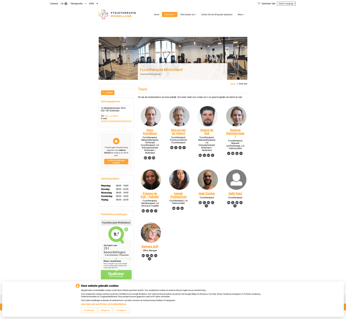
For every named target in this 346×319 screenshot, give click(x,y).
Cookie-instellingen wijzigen (116, 161)
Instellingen (89, 310)
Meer (240, 14)
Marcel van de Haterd (178, 131)
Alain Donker (207, 193)
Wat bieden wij (187, 14)
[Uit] (66, 4)
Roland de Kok (206, 131)
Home (156, 14)
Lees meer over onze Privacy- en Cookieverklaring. (103, 304)
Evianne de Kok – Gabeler (150, 195)
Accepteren (121, 310)
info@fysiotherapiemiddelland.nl (116, 121)
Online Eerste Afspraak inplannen (216, 14)
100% (91, 3)
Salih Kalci (235, 193)
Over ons (168, 14)
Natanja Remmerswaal (235, 133)
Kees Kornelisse (150, 131)
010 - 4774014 (112, 116)
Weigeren (105, 310)
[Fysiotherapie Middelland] (117, 14)
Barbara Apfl (150, 246)
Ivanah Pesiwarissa (178, 195)
